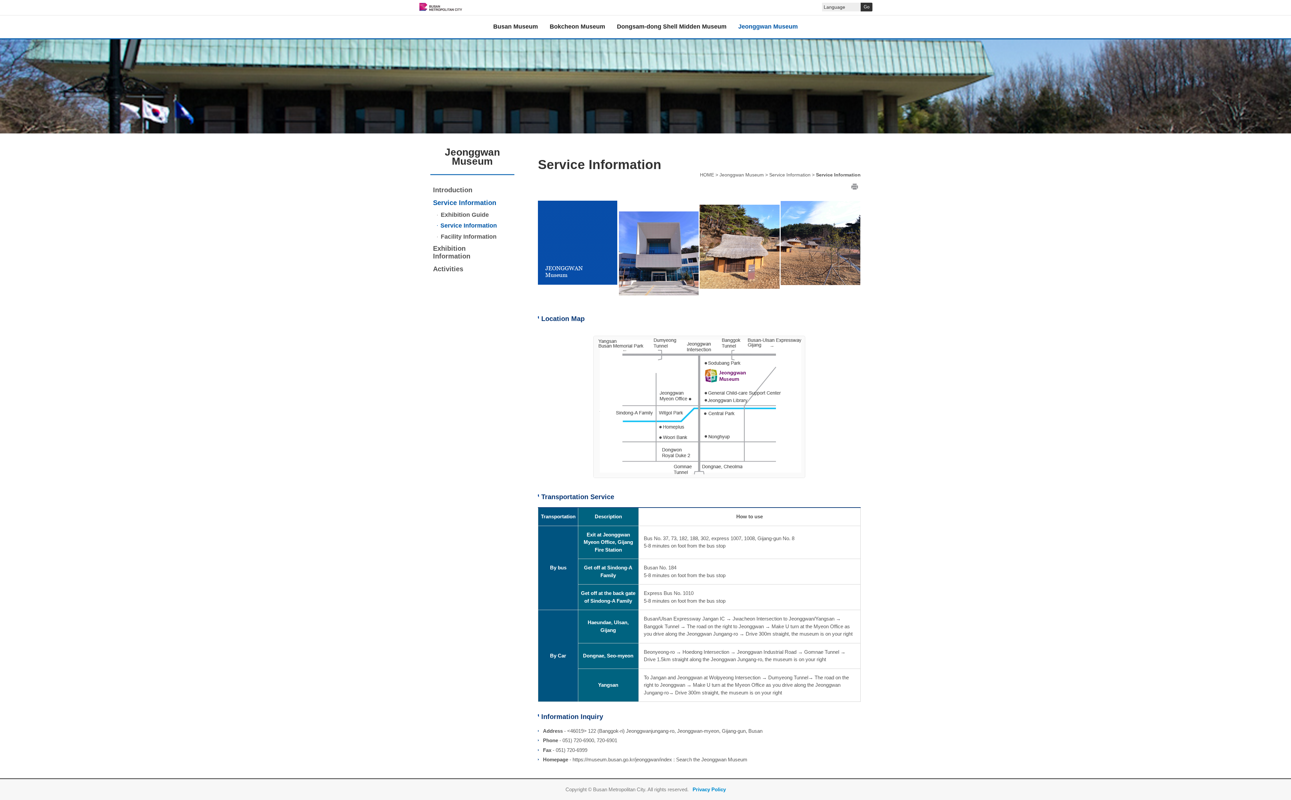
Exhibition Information (451, 252)
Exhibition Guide (464, 214)
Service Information (464, 202)
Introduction (452, 190)
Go (866, 6)
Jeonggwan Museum (741, 174)
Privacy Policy (709, 789)
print (855, 186)
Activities (448, 269)
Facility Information (468, 236)
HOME (707, 174)
